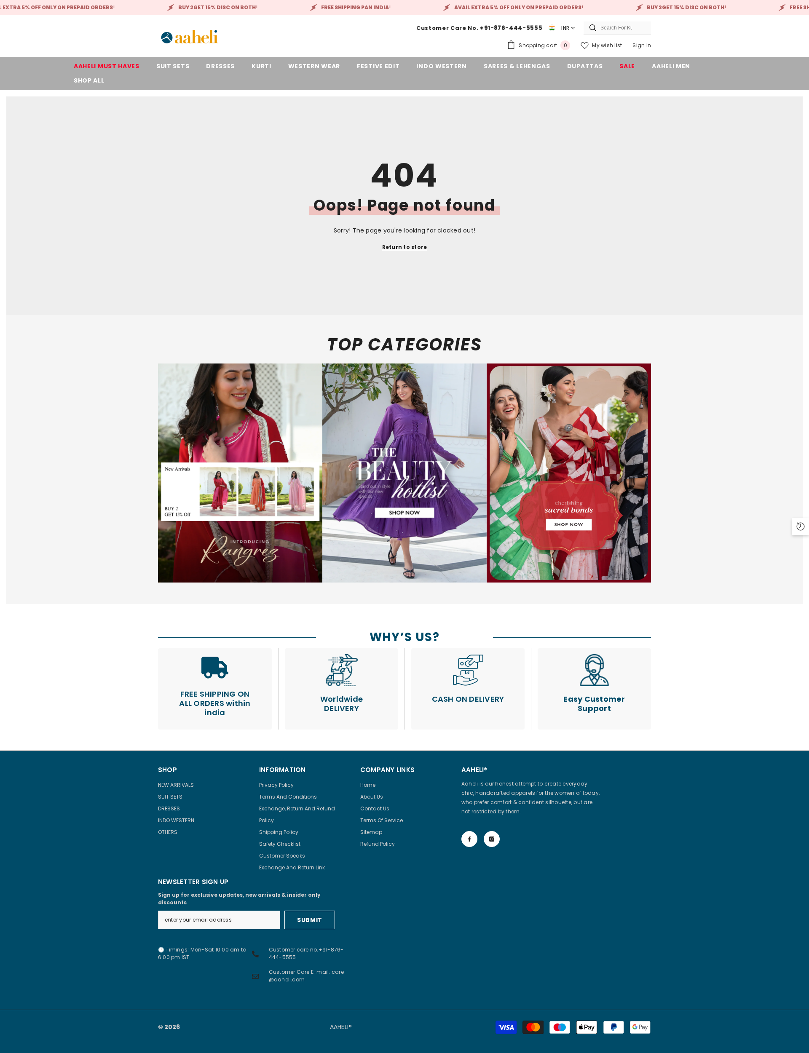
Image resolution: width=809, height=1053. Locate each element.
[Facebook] (469, 839)
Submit (309, 920)
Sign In (641, 45)
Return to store (404, 247)
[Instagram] (492, 839)
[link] (240, 473)
